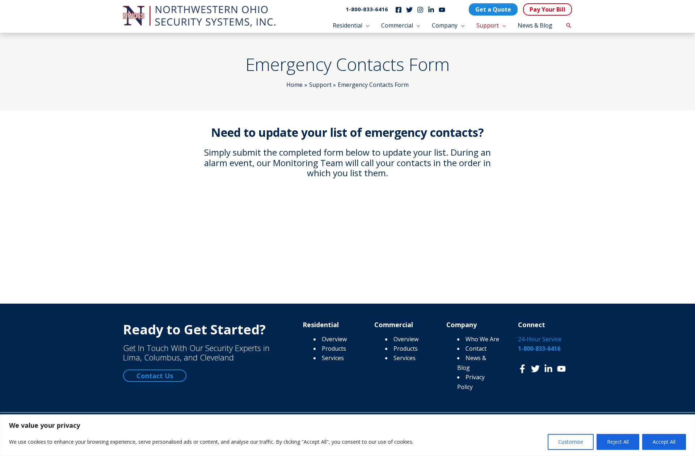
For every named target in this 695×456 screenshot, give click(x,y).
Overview (334, 339)
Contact (476, 348)
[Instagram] (420, 10)
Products (334, 348)
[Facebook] (398, 10)
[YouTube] (442, 10)
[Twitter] (409, 10)
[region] (347, 435)
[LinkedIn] (431, 10)
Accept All (664, 441)
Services (333, 358)
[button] (366, 25)
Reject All (618, 441)
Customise (570, 441)
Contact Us (154, 375)
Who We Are (482, 339)
